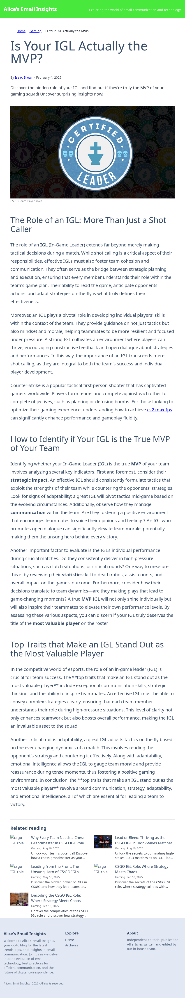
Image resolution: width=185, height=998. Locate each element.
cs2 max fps (159, 410)
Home (21, 31)
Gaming (36, 31)
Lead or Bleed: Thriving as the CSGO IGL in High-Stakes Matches (144, 840)
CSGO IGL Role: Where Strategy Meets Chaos (141, 869)
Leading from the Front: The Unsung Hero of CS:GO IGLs (55, 869)
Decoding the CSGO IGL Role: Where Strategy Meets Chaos (56, 898)
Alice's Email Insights (30, 9)
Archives (71, 945)
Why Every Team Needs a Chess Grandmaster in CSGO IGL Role (58, 840)
